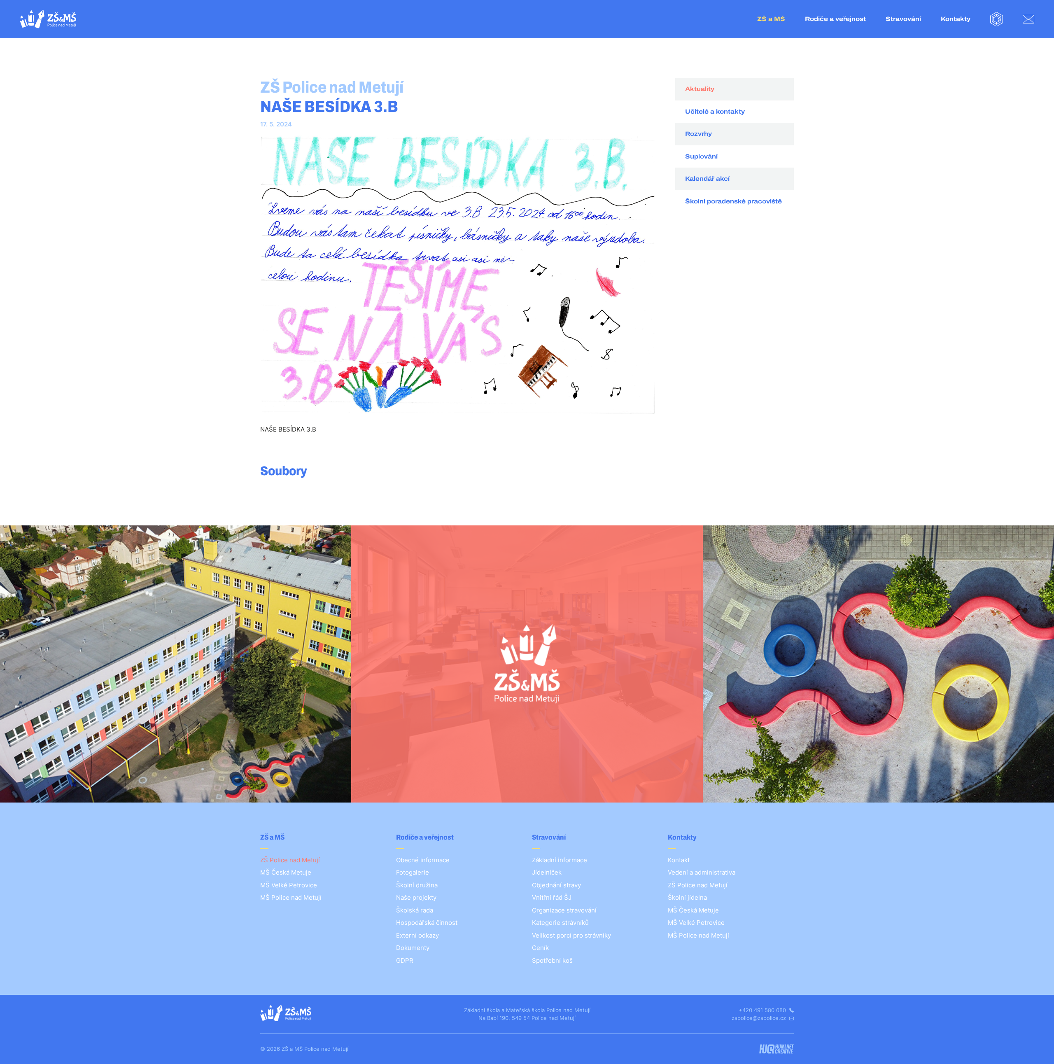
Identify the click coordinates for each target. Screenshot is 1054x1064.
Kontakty (955, 19)
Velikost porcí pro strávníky (571, 935)
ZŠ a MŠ (771, 19)
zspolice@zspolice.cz (760, 1018)
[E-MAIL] (1028, 19)
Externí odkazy (417, 935)
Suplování (701, 156)
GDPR (404, 960)
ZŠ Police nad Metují (290, 860)
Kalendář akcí (707, 178)
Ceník (540, 948)
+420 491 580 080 (763, 1010)
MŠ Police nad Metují (291, 897)
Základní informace (559, 860)
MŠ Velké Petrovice (288, 885)
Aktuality (699, 89)
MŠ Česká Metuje (285, 872)
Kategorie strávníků (560, 922)
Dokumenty (412, 948)
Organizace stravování (564, 910)
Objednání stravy (556, 885)
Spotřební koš (552, 960)
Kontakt (679, 860)
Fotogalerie (412, 872)
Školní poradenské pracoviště (733, 201)
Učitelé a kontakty (715, 111)
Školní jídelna (687, 897)
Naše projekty (416, 897)
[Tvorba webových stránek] (776, 1049)
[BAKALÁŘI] (996, 19)
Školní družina (417, 885)
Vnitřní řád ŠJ (551, 897)
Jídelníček (547, 872)
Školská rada (414, 910)
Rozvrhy (698, 134)
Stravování (903, 19)
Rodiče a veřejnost (835, 19)
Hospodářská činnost (426, 922)
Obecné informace (423, 860)
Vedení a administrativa (701, 872)
